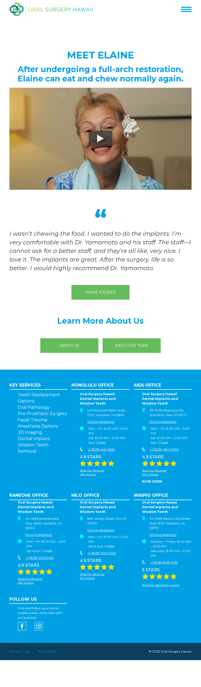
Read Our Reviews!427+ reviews (154, 472)
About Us (69, 345)
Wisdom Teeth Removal (33, 448)
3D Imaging (30, 432)
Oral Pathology (34, 407)
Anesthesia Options (38, 426)
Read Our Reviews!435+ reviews (92, 472)
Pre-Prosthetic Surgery (42, 413)
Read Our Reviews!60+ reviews (92, 576)
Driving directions (100, 422)
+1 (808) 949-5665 (101, 449)
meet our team (131, 345)
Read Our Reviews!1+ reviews (160, 585)
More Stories (101, 292)
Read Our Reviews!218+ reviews (30, 580)
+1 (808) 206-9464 (40, 558)
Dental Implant (34, 438)
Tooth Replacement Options (39, 398)
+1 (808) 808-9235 (164, 562)
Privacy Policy (20, 651)
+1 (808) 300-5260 (102, 553)
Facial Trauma (32, 419)
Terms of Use (46, 651)
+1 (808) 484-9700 (164, 449)
